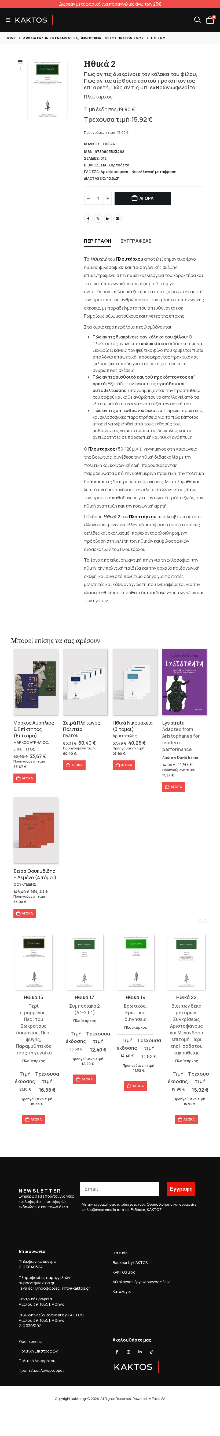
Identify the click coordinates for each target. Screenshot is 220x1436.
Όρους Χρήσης (159, 1204)
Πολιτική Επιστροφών (38, 1351)
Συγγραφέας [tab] (136, 241)
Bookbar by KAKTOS (130, 1262)
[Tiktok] (151, 1352)
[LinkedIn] (140, 1352)
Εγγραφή (181, 1189)
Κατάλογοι (122, 1291)
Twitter (98, 218)
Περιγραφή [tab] (97, 241)
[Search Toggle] (197, 20)
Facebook (88, 218)
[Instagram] (128, 1352)
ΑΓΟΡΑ (146, 198)
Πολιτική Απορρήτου (37, 1360)
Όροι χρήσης (30, 1341)
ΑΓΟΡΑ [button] (27, 778)
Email (117, 218)
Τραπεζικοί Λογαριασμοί (41, 1370)
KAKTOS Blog (124, 1272)
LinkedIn (108, 218)
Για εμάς (120, 1252)
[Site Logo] (34, 20)
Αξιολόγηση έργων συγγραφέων (141, 1281)
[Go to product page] (35, 682)
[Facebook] (117, 1352)
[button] (9, 20)
